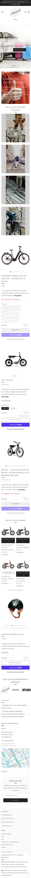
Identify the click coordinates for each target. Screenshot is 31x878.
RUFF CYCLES (5, 480)
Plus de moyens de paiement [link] (15, 339)
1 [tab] (12, 65)
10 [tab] (20, 625)
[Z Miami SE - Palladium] (23, 564)
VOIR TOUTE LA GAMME (15, 590)
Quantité (4, 325)
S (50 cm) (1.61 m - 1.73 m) (10, 314)
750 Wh (13, 408)
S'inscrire (15, 800)
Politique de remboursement (10, 842)
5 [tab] (17, 271)
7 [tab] (20, 271)
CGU (2, 839)
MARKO (3, 639)
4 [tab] (17, 65)
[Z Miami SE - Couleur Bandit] (23, 531)
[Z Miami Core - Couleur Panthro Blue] (8, 531)
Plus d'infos (17, 295)
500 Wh (5, 408)
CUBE (3, 286)
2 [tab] (12, 271)
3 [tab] (15, 65)
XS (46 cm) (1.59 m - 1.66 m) (10, 310)
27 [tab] (14, 630)
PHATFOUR (5, 384)
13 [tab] (25, 625)
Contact (3, 847)
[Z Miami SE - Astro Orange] (8, 564)
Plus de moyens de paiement (15, 429)
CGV (2, 836)
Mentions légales (6, 834)
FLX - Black (7, 380)
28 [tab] (16, 630)
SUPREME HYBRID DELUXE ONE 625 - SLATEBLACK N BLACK (14, 278)
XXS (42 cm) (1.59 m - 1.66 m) (11, 307)
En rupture (8, 572)
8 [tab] (17, 625)
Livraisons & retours (7, 844)
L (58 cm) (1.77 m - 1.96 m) (10, 321)
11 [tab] (22, 625)
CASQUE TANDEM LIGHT (12, 634)
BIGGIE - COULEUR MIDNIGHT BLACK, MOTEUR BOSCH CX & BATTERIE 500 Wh (15, 472)
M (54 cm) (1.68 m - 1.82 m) (10, 317)
